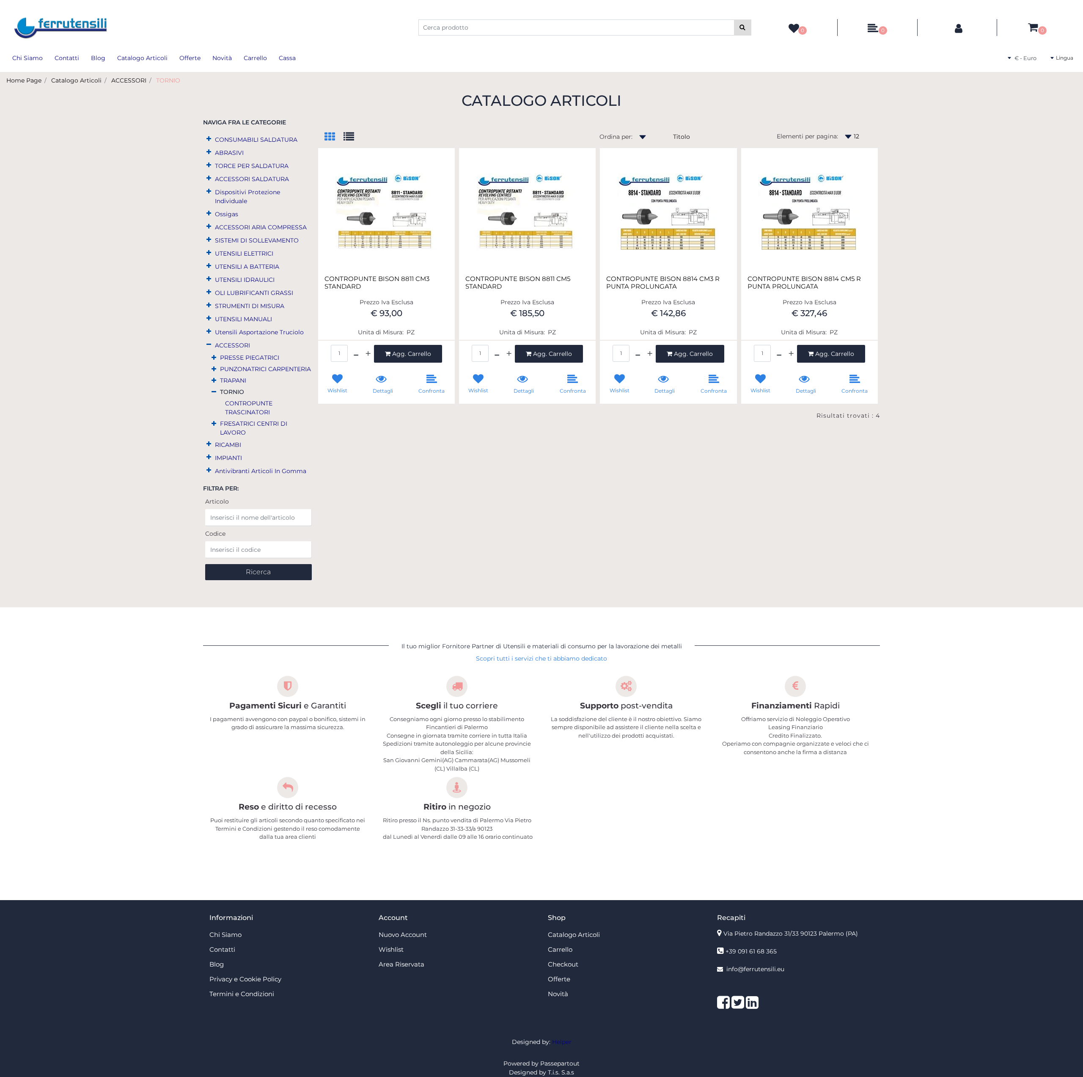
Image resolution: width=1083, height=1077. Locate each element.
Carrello (255, 58)
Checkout (563, 964)
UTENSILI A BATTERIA (247, 266)
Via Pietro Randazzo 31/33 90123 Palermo (790, 933)
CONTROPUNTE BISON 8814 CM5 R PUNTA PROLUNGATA (804, 282)
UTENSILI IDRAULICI (245, 280)
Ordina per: (615, 136)
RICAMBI (228, 445)
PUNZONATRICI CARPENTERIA (265, 369)
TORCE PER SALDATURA (252, 166)
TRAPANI (233, 380)
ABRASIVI (229, 153)
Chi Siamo (27, 58)
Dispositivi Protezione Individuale (247, 196)
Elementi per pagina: (807, 136)
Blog (98, 58)
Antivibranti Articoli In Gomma (260, 471)
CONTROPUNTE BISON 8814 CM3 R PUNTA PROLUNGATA (663, 282)
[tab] (334, 137)
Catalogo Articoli (142, 58)
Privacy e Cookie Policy (245, 979)
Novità (222, 58)
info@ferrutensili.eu (755, 969)
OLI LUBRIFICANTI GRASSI (254, 293)
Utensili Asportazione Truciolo (259, 332)
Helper (562, 1042)
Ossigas (226, 214)
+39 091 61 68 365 (751, 951)
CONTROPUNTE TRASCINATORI (248, 407)
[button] (742, 27)
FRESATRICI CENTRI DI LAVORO (253, 428)
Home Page (23, 80)
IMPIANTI (228, 458)
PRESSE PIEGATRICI (249, 357)
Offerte (190, 58)
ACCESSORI (128, 80)
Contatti (67, 58)
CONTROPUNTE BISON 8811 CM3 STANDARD (376, 282)
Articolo (217, 501)
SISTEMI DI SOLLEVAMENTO (257, 240)
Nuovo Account (403, 935)
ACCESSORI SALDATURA (252, 179)
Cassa (287, 58)
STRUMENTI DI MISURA (249, 306)
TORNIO (168, 80)
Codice (215, 533)
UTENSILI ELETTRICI (244, 253)
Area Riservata (401, 964)
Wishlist (391, 949)
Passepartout (560, 1063)
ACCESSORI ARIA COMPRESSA (261, 227)
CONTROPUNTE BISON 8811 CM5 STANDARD (517, 282)
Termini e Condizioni (241, 994)
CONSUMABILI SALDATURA (256, 139)
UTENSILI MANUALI (243, 319)
